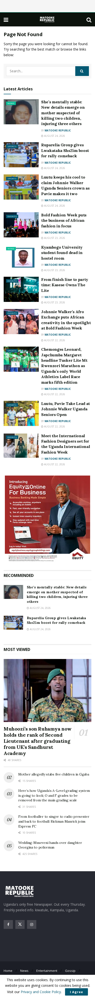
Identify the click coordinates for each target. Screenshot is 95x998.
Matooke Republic (58, 130)
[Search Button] (88, 19)
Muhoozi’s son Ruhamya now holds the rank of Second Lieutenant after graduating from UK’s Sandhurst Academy (38, 741)
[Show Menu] (6, 19)
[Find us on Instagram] (31, 924)
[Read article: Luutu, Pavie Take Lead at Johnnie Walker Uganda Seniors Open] (21, 413)
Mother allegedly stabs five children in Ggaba (53, 774)
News (11, 103)
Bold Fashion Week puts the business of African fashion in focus (63, 220)
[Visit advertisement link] (47, 519)
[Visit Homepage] (47, 19)
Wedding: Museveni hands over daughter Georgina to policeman (50, 845)
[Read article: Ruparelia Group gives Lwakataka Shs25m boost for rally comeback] (21, 154)
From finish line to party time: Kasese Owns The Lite (64, 285)
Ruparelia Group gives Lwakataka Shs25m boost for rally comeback (65, 150)
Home (8, 970)
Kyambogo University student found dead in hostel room (62, 253)
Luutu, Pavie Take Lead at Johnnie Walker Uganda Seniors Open (65, 409)
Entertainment (46, 970)
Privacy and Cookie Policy (41, 991)
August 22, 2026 (54, 340)
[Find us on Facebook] (8, 924)
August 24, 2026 (54, 136)
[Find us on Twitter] (20, 924)
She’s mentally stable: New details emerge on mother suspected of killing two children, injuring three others (63, 112)
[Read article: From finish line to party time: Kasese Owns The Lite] (21, 289)
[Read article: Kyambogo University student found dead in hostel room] (21, 257)
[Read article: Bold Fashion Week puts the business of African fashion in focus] (21, 224)
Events (12, 216)
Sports (12, 146)
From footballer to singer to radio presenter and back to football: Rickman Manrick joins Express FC (53, 821)
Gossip (70, 970)
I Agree (76, 992)
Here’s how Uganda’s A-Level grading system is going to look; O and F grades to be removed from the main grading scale (54, 795)
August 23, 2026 (54, 238)
